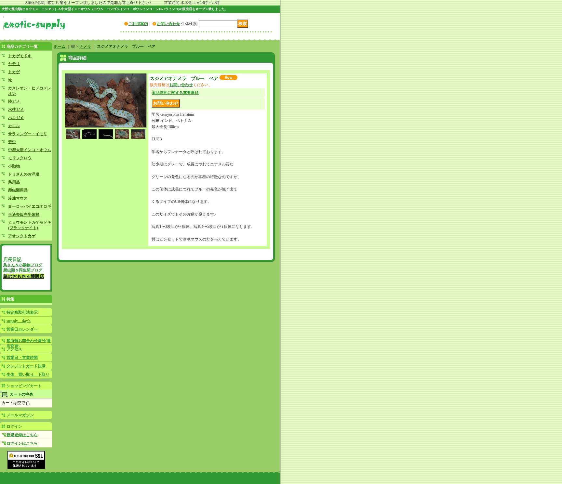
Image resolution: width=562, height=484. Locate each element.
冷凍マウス (18, 198)
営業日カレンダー (22, 329)
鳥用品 (14, 182)
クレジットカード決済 (26, 366)
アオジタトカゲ (21, 236)
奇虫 (12, 141)
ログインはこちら (22, 443)
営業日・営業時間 (22, 357)
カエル (14, 126)
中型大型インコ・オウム (29, 150)
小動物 (14, 166)
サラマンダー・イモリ (27, 134)
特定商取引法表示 (22, 312)
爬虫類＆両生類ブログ (22, 270)
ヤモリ (14, 63)
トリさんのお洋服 (23, 174)
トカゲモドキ (20, 56)
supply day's (19, 321)
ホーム (59, 46)
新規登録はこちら (22, 435)
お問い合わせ (168, 23)
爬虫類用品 (18, 190)
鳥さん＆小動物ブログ (22, 265)
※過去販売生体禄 (23, 214)
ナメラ (85, 46)
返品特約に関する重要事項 (175, 92)
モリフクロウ (20, 158)
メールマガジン (20, 415)
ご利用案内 (138, 23)
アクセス (14, 349)
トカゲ (14, 72)
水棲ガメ (16, 109)
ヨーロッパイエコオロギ (29, 206)
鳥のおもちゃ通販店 (23, 276)
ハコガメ (16, 117)
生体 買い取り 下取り (28, 374)
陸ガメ (14, 101)
